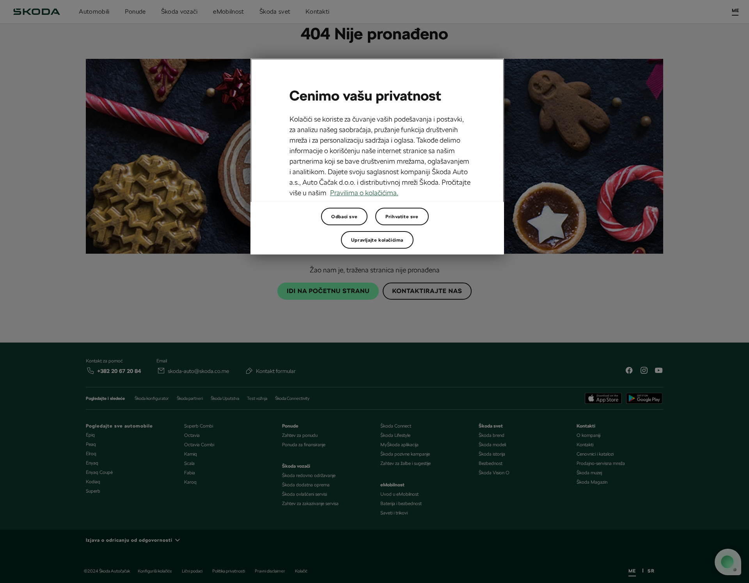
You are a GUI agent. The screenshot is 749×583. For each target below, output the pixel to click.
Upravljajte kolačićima (377, 240)
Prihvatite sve (401, 216)
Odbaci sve (344, 216)
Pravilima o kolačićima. (364, 193)
